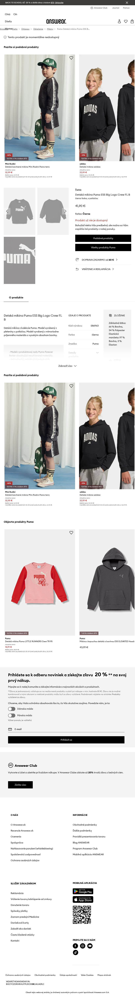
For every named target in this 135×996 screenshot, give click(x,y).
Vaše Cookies (87, 990)
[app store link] (21, 913)
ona (7, 14)
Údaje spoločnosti (68, 990)
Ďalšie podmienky (57, 830)
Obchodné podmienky (60, 824)
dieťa (8, 21)
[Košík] (132, 21)
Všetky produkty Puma (103, 247)
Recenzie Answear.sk (22, 830)
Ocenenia (16, 836)
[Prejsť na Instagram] (20, 960)
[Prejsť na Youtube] (27, 960)
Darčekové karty (94, 862)
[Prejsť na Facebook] (13, 960)
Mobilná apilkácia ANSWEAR (57, 858)
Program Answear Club (60, 851)
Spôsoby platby (93, 847)
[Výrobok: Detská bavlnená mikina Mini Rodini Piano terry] (39, 108)
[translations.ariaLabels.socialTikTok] (13, 967)
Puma (78, 189)
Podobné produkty (103, 238)
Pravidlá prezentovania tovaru (60, 838)
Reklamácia (91, 824)
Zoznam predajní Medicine (94, 855)
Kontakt (89, 880)
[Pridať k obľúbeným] (71, 57)
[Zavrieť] (127, 2)
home (8, 28)
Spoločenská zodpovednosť (18, 858)
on (15, 14)
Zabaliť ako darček (95, 868)
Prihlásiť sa (66, 739)
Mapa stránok (104, 990)
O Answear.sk (18, 824)
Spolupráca (17, 842)
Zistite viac (20, 784)
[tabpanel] (67, 335)
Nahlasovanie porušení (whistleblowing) (23, 850)
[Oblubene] (126, 21)
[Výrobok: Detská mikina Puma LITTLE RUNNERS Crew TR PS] (39, 582)
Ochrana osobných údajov (21, 867)
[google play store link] (21, 906)
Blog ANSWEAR (56, 845)
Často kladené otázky (97, 874)
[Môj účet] (119, 21)
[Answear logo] (56, 21)
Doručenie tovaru (94, 841)
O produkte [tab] (16, 297)
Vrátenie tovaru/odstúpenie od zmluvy (96, 833)
